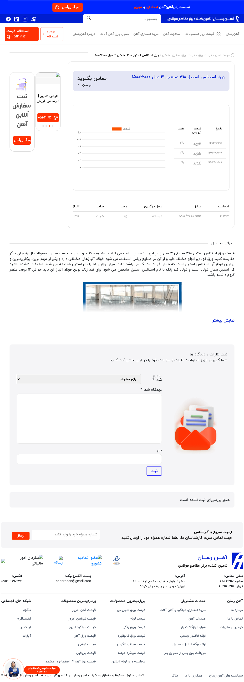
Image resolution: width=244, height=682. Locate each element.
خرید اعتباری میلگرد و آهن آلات (183, 610)
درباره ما (237, 610)
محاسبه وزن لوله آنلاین (128, 661)
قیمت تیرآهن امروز (82, 618)
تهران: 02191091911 (231, 586)
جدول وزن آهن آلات (114, 34)
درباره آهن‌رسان (84, 34)
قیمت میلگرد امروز (82, 627)
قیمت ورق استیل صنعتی (178, 55)
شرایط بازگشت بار (193, 627)
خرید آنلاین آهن (71, 7)
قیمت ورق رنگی (133, 627)
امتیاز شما (157, 378)
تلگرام (27, 610)
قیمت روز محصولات (200, 34)
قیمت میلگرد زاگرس (131, 644)
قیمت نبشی (87, 644)
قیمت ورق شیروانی (131, 610)
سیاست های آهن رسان (226, 675)
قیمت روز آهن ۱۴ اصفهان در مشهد (71, 661)
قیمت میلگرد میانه (131, 653)
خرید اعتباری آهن (146, 34)
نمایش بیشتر (223, 320)
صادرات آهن (171, 34)
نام (159, 450)
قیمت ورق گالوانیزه (131, 636)
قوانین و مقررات (231, 627)
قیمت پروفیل (86, 653)
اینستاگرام (24, 618)
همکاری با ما (194, 675)
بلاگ (175, 675)
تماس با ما (235, 618)
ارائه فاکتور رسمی (193, 636)
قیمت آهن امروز (84, 610)
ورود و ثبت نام (52, 34)
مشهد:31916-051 (231, 581)
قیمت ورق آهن (85, 636)
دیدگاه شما (151, 390)
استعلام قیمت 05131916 (17, 34)
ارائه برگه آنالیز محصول (189, 644)
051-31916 (45, 117)
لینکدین (25, 627)
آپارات (26, 636)
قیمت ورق (205, 55)
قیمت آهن (222, 55)
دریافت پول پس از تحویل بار (185, 653)
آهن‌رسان (232, 34)
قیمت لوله (137, 618)
